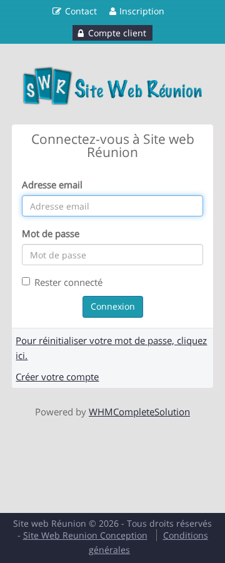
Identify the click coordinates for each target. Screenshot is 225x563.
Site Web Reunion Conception (85, 535)
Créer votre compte (57, 376)
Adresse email (52, 184)
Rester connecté (68, 282)
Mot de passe (50, 233)
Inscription (141, 11)
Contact (81, 11)
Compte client (117, 33)
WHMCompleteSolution (139, 411)
